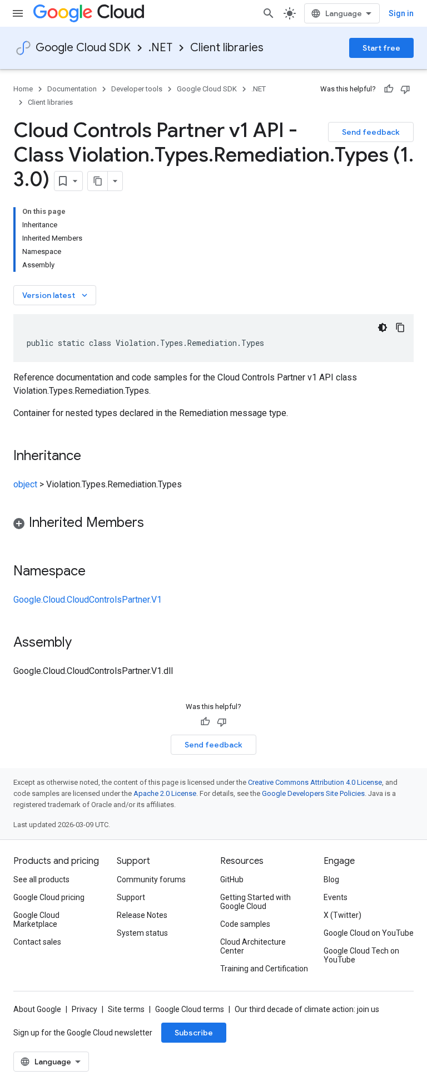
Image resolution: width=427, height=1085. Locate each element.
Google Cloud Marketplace (36, 919)
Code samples (245, 924)
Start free (381, 48)
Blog (331, 879)
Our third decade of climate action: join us (307, 1009)
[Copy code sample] (400, 327)
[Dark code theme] (382, 327)
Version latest (56, 295)
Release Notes (142, 915)
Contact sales (37, 941)
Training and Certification (264, 968)
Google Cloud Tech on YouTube (361, 955)
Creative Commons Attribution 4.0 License (315, 782)
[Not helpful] (405, 89)
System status (142, 932)
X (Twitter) (342, 915)
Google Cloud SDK (83, 48)
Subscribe (194, 1033)
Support (131, 897)
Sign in (401, 13)
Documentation (72, 89)
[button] (213, 524)
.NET (160, 48)
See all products (41, 879)
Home (23, 89)
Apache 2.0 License (164, 793)
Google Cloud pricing (49, 897)
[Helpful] (388, 89)
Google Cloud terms (189, 1009)
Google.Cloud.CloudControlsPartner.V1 (87, 599)
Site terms (126, 1009)
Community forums (151, 879)
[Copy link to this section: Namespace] (97, 572)
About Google (37, 1009)
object (25, 484)
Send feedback (371, 132)
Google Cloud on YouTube (369, 932)
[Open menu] (18, 13)
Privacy (84, 1009)
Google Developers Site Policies (313, 793)
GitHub (232, 879)
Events (335, 897)
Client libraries (227, 48)
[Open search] (268, 13)
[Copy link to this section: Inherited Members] (155, 523)
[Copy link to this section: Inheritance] (92, 456)
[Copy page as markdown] (98, 181)
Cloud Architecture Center (253, 946)
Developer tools (136, 89)
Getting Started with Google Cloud (255, 902)
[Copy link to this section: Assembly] (83, 643)
